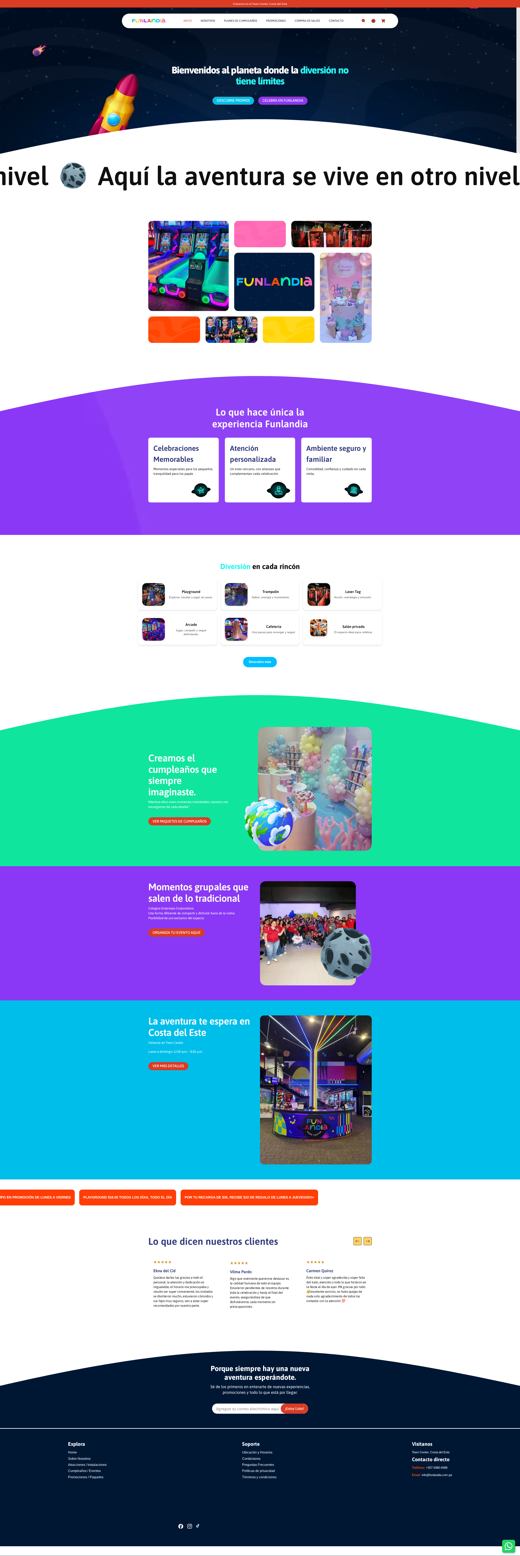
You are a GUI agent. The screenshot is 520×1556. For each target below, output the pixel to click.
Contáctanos (251, 1458)
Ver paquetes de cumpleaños (180, 821)
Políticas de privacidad (258, 1471)
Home (72, 1452)
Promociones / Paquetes (85, 1477)
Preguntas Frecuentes (258, 1464)
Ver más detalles (168, 1066)
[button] (363, 20)
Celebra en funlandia (282, 100)
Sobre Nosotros (79, 1458)
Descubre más (260, 662)
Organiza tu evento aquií (176, 932)
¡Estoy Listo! (294, 1408)
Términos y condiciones (259, 1477)
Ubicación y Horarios (257, 1452)
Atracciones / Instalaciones (87, 1464)
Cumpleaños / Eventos (84, 1471)
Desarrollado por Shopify (164, 1551)
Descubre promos (233, 100)
